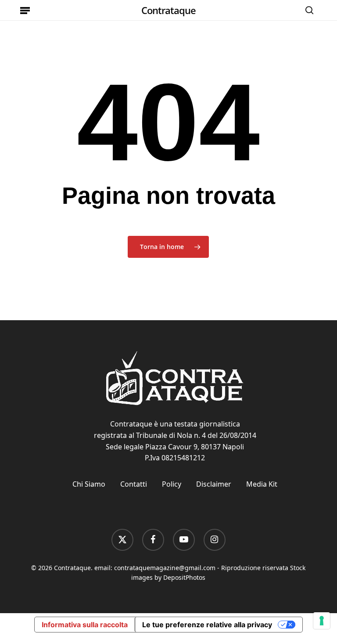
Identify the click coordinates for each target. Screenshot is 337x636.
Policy (171, 484)
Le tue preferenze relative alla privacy (207, 624)
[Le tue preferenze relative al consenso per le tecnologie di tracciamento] (321, 620)
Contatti (133, 484)
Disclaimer (213, 484)
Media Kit (261, 484)
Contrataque (168, 10)
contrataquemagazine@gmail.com (164, 568)
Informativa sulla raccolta (85, 624)
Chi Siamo (88, 484)
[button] (25, 10)
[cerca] (307, 10)
